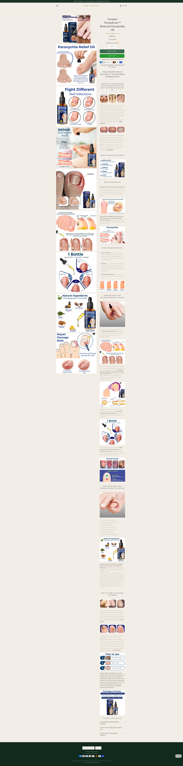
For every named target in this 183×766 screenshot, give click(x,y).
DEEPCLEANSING (94, 751)
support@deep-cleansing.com (93, 762)
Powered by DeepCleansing (91, 753)
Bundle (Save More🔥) (112, 43)
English (97, 748)
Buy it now (112, 55)
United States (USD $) (87, 748)
